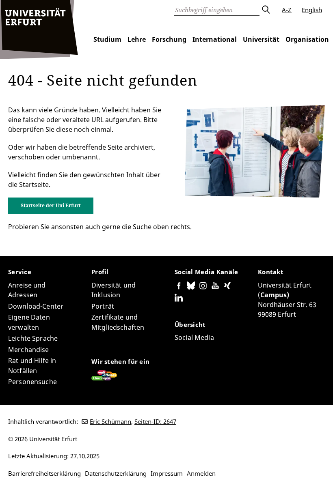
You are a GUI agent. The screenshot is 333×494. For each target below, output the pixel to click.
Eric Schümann (110, 421)
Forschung (169, 39)
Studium (107, 39)
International (214, 39)
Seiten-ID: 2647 (155, 421)
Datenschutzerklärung (116, 473)
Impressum (167, 473)
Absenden (265, 10)
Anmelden (201, 473)
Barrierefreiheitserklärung (44, 473)
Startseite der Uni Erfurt (51, 205)
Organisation (307, 39)
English (312, 10)
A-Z (287, 10)
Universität (261, 39)
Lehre (137, 39)
